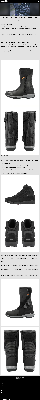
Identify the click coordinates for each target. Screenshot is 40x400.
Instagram (2, 387)
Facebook (2, 380)
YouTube (2, 385)
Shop (2, 390)
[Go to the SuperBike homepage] (4, 1)
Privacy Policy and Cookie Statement (6, 394)
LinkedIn (2, 388)
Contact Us (2, 392)
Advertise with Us (3, 397)
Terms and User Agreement (5, 395)
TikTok (2, 383)
